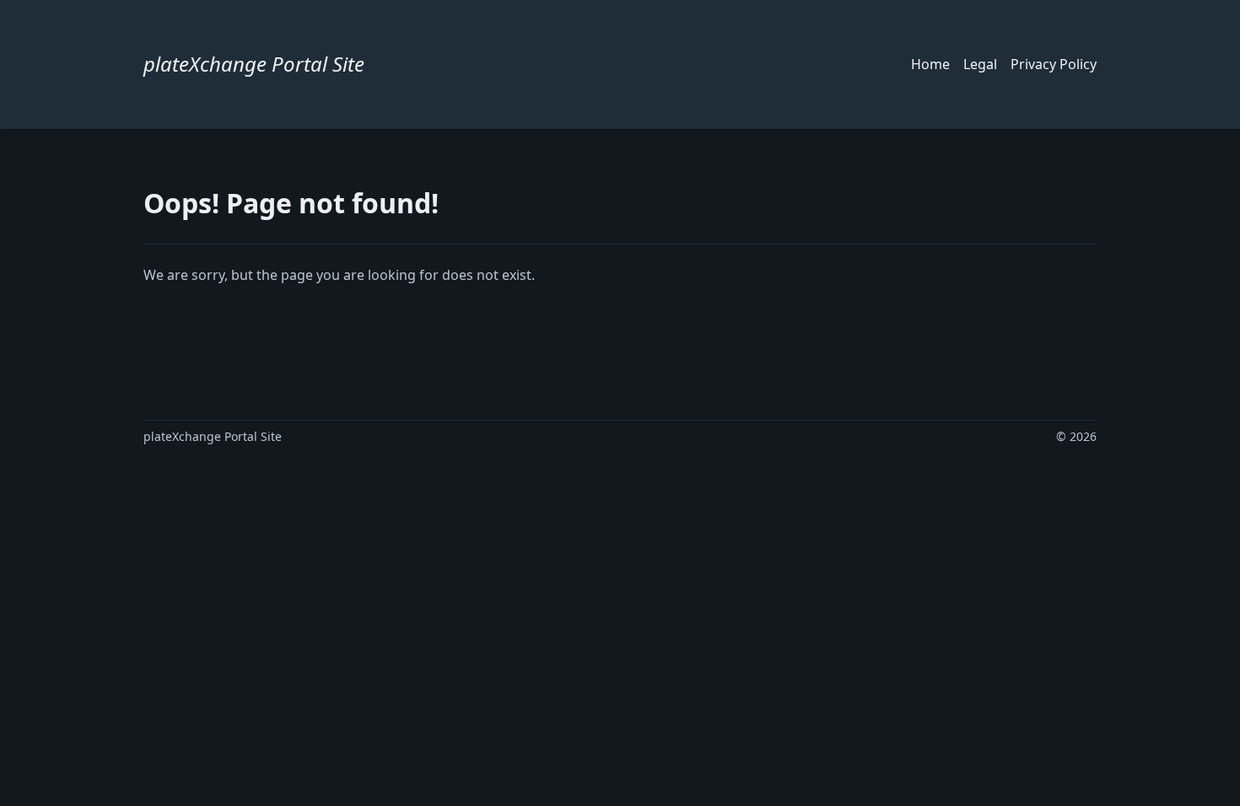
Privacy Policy (1054, 64)
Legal (980, 64)
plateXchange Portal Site (253, 64)
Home (930, 64)
